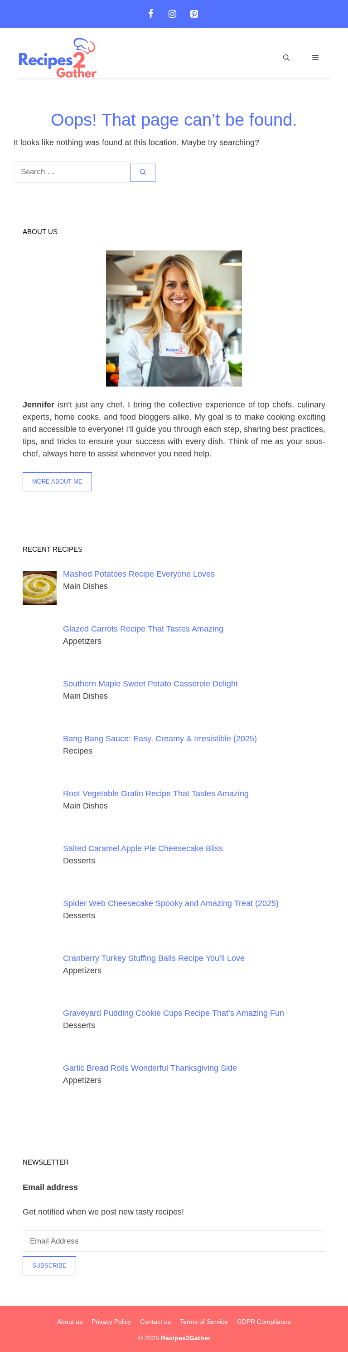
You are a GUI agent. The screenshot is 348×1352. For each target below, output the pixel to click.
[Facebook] (150, 14)
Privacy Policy (111, 1321)
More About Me (57, 481)
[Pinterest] (194, 14)
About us (69, 1321)
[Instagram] (172, 14)
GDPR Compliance (264, 1321)
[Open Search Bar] (286, 57)
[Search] (142, 172)
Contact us (155, 1321)
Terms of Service (204, 1321)
